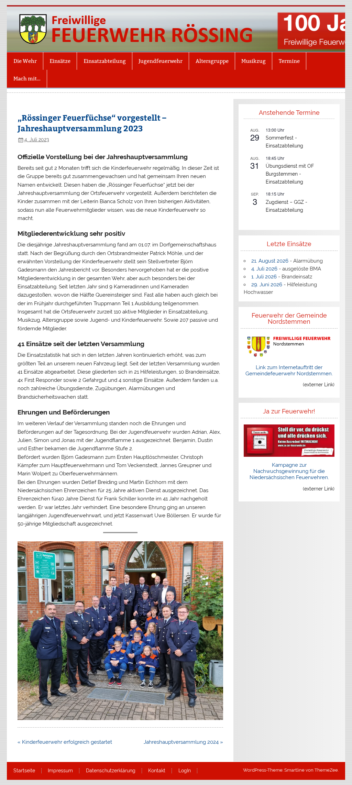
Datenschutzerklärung (110, 771)
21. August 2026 (269, 261)
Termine (289, 61)
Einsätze (60, 61)
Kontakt (156, 771)
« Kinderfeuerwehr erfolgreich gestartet (65, 742)
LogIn (184, 771)
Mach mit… (27, 78)
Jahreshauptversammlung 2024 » (183, 742)
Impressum (60, 771)
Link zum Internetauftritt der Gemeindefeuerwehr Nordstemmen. (289, 370)
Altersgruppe (212, 61)
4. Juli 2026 (264, 269)
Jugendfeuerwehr (161, 61)
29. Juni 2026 (266, 284)
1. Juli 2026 (264, 277)
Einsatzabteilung (105, 61)
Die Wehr (25, 61)
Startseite (24, 771)
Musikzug (253, 61)
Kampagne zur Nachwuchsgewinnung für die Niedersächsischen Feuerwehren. (289, 471)
